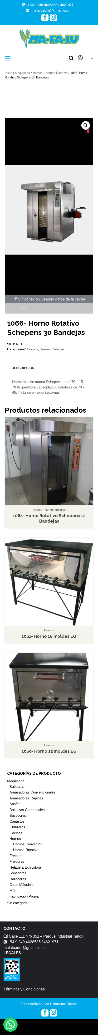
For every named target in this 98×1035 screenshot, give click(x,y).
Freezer (16, 856)
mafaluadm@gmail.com (50, 10)
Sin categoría (17, 903)
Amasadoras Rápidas (26, 798)
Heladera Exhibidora (25, 867)
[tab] (23, 368)
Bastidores (18, 815)
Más (13, 891)
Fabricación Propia (24, 896)
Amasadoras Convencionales (32, 792)
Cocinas (16, 833)
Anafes (15, 804)
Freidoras (17, 861)
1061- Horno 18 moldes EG (49, 636)
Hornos (38, 73)
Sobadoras (18, 873)
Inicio (8, 73)
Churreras (17, 827)
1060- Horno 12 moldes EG (49, 751)
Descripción (23, 368)
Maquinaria (22, 73)
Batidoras (17, 786)
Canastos (17, 821)
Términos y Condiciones (24, 989)
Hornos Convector (27, 844)
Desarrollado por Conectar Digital (49, 1004)
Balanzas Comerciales (27, 810)
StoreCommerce (74, 1024)
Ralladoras (18, 879)
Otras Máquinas (22, 885)
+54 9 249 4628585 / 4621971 (51, 5)
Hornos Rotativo (56, 73)
